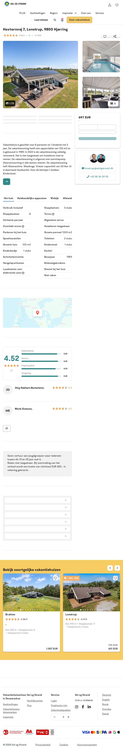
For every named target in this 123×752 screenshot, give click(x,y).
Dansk (105, 713)
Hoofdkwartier (35, 700)
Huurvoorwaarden (87, 744)
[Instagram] (76, 707)
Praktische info (59, 705)
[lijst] (117, 5)
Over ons (86, 13)
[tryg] (43, 734)
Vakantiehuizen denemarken (11, 711)
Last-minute (41, 20)
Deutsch (106, 695)
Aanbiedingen (37, 13)
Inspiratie (8, 717)
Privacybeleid (42, 744)
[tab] (20, 609)
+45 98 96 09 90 (99, 176)
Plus (29, 705)
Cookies (63, 744)
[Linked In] (89, 707)
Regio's (53, 13)
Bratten (10, 614)
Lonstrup (71, 614)
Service (100, 13)
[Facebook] (83, 707)
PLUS (22, 13)
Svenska (106, 709)
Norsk (105, 704)
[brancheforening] (13, 734)
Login (54, 700)
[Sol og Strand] (15, 4)
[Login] (109, 5)
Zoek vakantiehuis (79, 20)
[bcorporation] (53, 734)
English (106, 699)
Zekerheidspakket (60, 710)
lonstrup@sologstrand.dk (99, 168)
